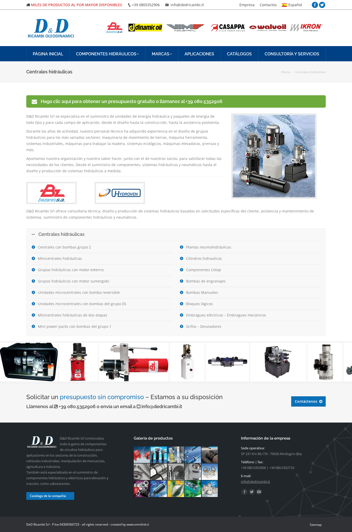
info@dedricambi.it (161, 406)
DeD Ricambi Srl (37, 524)
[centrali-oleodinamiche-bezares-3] (75, 362)
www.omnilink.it (138, 524)
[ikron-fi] (158, 455)
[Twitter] (322, 5)
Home (285, 72)
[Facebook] (315, 5)
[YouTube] (259, 492)
